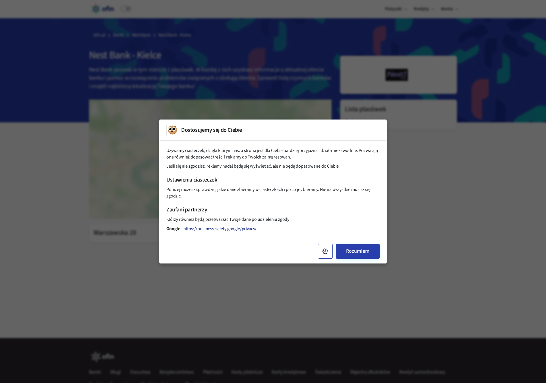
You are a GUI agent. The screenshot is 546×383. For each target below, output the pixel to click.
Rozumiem (357, 251)
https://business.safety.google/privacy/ (220, 229)
